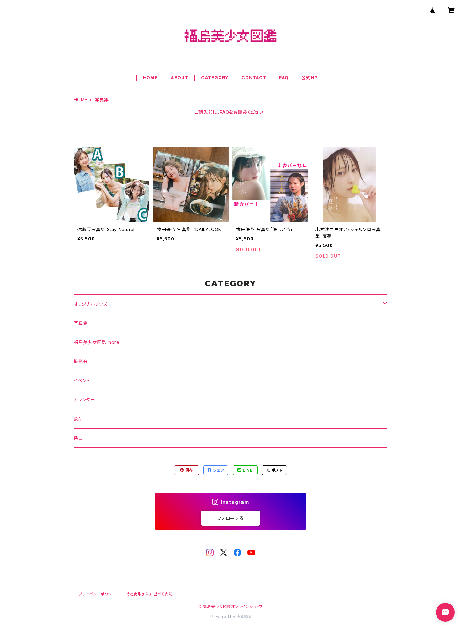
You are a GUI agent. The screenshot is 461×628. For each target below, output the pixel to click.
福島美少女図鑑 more (96, 342)
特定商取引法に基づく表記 (149, 594)
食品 (78, 418)
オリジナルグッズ (90, 304)
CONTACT (253, 77)
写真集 (80, 323)
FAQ (284, 77)
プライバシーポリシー (97, 594)
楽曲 (78, 438)
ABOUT (179, 77)
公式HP (309, 77)
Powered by (223, 616)
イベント (82, 380)
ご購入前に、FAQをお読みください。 (230, 112)
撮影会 (80, 361)
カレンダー (84, 399)
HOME (150, 77)
